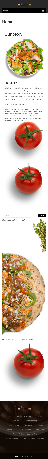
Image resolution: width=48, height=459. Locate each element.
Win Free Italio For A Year (33, 439)
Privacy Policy (12, 439)
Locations (29, 425)
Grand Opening (31, 421)
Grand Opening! (13, 425)
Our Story (40, 430)
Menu (5, 10)
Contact (16, 421)
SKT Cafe (29, 456)
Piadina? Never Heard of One (25, 434)
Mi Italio (9, 430)
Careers (40, 416)
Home (9, 416)
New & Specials (24, 430)
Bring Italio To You (23, 416)
